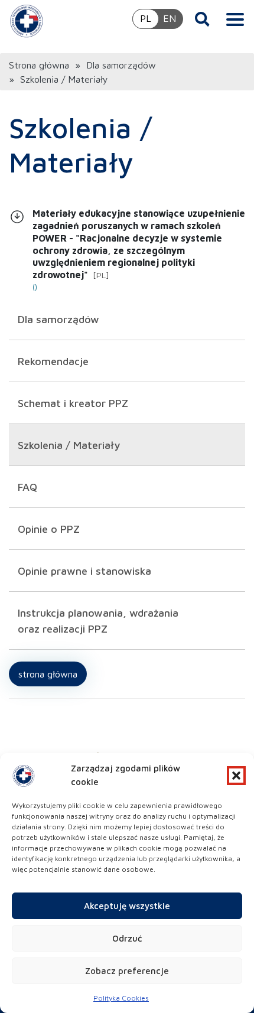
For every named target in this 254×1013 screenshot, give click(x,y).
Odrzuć (127, 938)
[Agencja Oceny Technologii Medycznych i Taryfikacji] (26, 20)
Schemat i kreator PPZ (73, 403)
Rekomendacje (53, 361)
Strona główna (39, 65)
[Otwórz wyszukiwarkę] (202, 19)
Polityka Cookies (121, 998)
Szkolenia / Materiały (69, 445)
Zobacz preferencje (127, 971)
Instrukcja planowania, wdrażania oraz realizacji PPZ (98, 621)
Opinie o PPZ (49, 529)
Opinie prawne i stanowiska (84, 571)
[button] (236, 775)
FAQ (27, 487)
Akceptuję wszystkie (127, 906)
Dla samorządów (121, 65)
